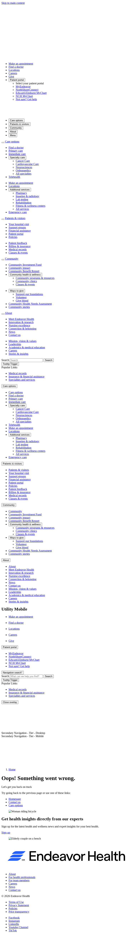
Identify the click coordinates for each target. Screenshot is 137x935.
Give (11, 76)
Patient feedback (18, 243)
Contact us (15, 335)
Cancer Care (23, 160)
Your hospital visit (19, 224)
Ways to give (17, 290)
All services (22, 208)
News (12, 331)
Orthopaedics (23, 170)
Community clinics (26, 281)
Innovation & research (21, 322)
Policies (13, 237)
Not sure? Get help (26, 99)
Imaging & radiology (27, 196)
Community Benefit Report (24, 271)
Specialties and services (22, 379)
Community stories (19, 306)
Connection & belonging (22, 328)
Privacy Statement (19, 905)
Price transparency (19, 911)
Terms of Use (16, 902)
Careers (13, 73)
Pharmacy (21, 193)
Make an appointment (21, 63)
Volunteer (21, 297)
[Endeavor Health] (68, 114)
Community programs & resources (35, 278)
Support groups (17, 227)
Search (5, 360)
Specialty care (17, 157)
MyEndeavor (23, 86)
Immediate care (17, 153)
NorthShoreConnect (27, 89)
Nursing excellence (19, 325)
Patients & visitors (19, 124)
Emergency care (18, 212)
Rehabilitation (23, 202)
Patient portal (17, 80)
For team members (19, 880)
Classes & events (18, 252)
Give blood (22, 300)
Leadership (15, 344)
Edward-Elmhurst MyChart (31, 92)
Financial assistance (20, 230)
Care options (16, 120)
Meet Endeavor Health (21, 319)
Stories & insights (18, 353)
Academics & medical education (27, 347)
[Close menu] (2, 142)
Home (12, 769)
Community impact (19, 267)
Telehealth (14, 176)
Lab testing (22, 199)
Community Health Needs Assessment (30, 303)
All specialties (23, 173)
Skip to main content (13, 2)
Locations (14, 70)
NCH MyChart (24, 96)
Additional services (20, 189)
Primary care (16, 150)
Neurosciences (24, 167)
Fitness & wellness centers (30, 205)
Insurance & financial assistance (26, 376)
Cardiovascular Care (27, 164)
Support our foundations (29, 294)
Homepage (15, 798)
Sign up (5, 832)
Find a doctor (16, 66)
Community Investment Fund (25, 264)
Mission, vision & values (22, 341)
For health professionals (22, 877)
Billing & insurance (20, 246)
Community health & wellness (25, 274)
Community (16, 128)
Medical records (18, 249)
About (13, 131)
